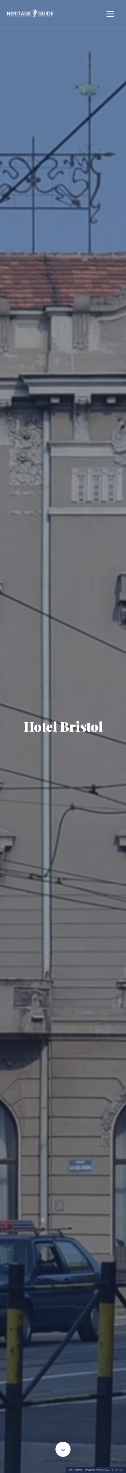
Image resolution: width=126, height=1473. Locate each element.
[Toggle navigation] (110, 14)
